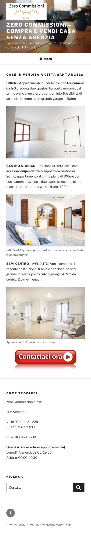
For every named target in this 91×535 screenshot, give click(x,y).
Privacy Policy (15, 525)
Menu (48, 59)
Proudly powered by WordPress (50, 525)
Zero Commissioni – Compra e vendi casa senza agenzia (41, 31)
